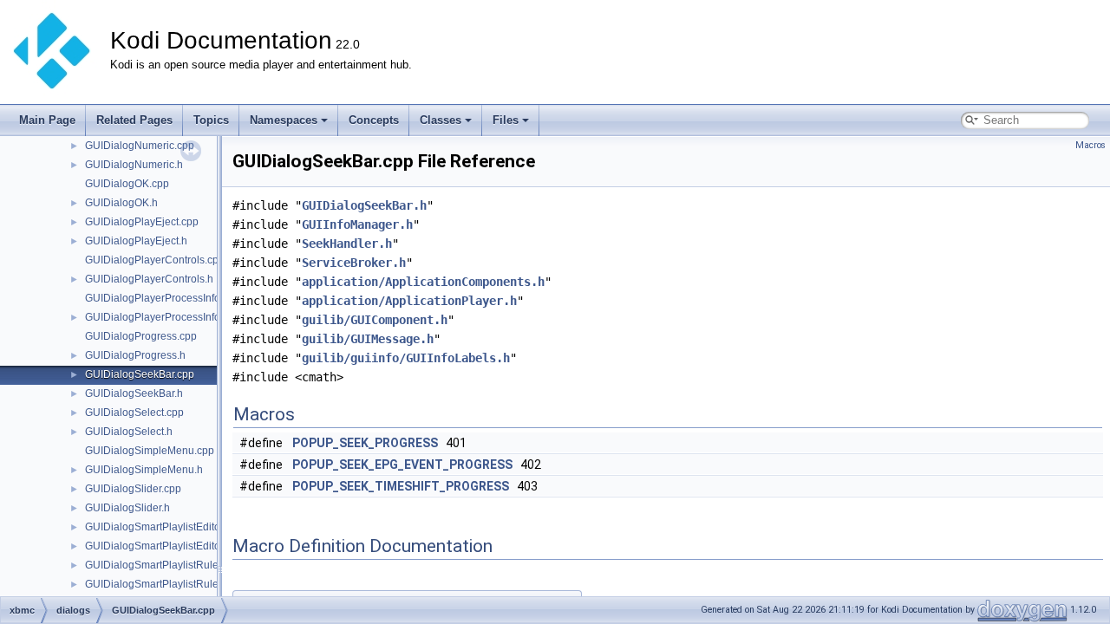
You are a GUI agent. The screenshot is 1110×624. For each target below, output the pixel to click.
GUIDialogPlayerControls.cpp (155, 260)
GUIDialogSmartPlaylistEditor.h (158, 546)
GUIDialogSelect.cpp (134, 412)
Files (506, 120)
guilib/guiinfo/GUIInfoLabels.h (406, 358)
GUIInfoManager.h (357, 224)
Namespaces (283, 120)
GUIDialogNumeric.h (134, 165)
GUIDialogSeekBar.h (134, 393)
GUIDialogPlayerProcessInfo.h (157, 317)
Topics (211, 120)
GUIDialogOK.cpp (127, 184)
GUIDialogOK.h (121, 203)
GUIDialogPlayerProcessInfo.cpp (162, 298)
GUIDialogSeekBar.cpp (139, 374)
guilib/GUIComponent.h (374, 320)
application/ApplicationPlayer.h (409, 301)
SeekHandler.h (347, 243)
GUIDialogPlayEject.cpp (142, 222)
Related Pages (134, 120)
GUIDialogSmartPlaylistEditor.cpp (164, 527)
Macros (1090, 145)
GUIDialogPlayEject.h (136, 241)
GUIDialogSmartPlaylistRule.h (156, 584)
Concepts (374, 120)
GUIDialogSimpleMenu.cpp (149, 451)
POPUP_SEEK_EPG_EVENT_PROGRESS (402, 464)
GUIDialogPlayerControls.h (149, 279)
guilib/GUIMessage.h (368, 339)
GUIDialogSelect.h (129, 432)
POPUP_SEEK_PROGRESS (365, 443)
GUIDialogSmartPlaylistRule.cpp (161, 565)
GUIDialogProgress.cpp (141, 336)
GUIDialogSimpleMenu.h (144, 470)
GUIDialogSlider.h (127, 508)
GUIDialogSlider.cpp (133, 489)
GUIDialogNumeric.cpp (139, 146)
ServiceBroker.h (354, 263)
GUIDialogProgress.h (135, 355)
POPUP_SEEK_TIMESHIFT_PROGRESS (400, 486)
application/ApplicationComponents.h (423, 282)
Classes (440, 120)
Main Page (47, 120)
